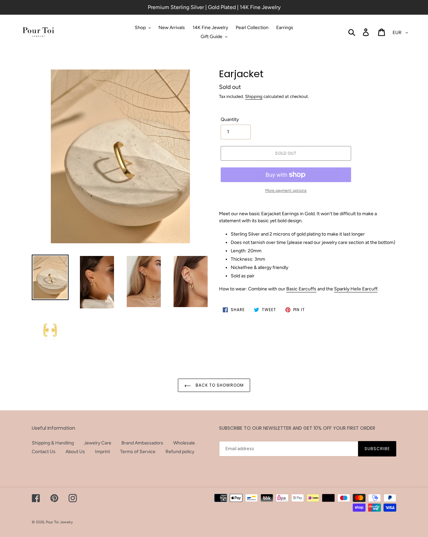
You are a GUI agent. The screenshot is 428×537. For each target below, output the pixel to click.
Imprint (102, 451)
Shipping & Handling (53, 443)
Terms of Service (137, 451)
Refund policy (180, 451)
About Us (75, 451)
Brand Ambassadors (142, 443)
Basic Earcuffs (301, 289)
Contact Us (44, 451)
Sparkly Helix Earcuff (356, 289)
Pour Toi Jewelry (59, 522)
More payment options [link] (286, 190)
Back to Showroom (218, 385)
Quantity (230, 119)
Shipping (253, 96)
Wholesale (184, 443)
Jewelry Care (97, 443)
